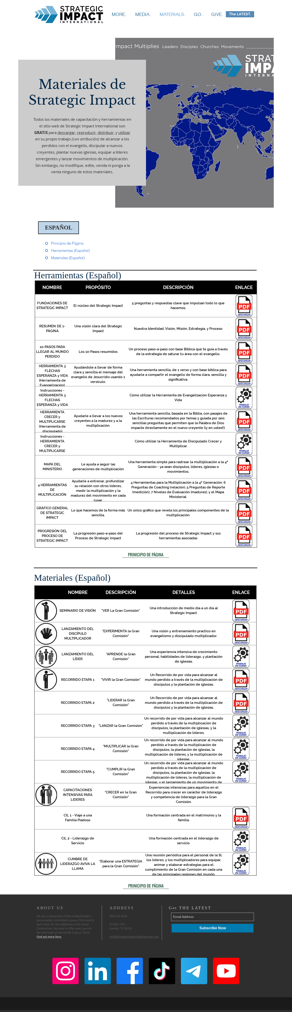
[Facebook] (130, 971)
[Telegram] (194, 971)
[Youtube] (226, 971)
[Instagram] (65, 971)
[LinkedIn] (97, 971)
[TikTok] (162, 971)
